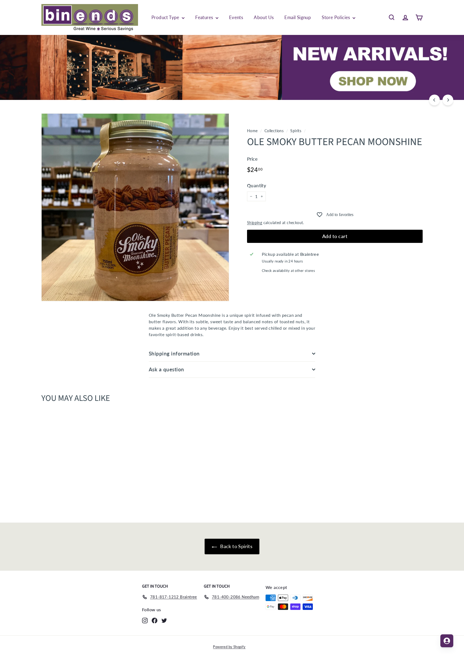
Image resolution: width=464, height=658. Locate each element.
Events (236, 17)
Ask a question (166, 369)
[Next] (448, 100)
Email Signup (297, 17)
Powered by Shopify (229, 647)
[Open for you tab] (446, 640)
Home (252, 131)
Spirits (295, 131)
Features (204, 17)
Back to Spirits (235, 546)
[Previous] (434, 100)
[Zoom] (135, 207)
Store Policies (336, 17)
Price (252, 159)
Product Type (165, 17)
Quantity (256, 185)
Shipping (254, 223)
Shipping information (174, 353)
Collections (274, 131)
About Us (264, 17)
